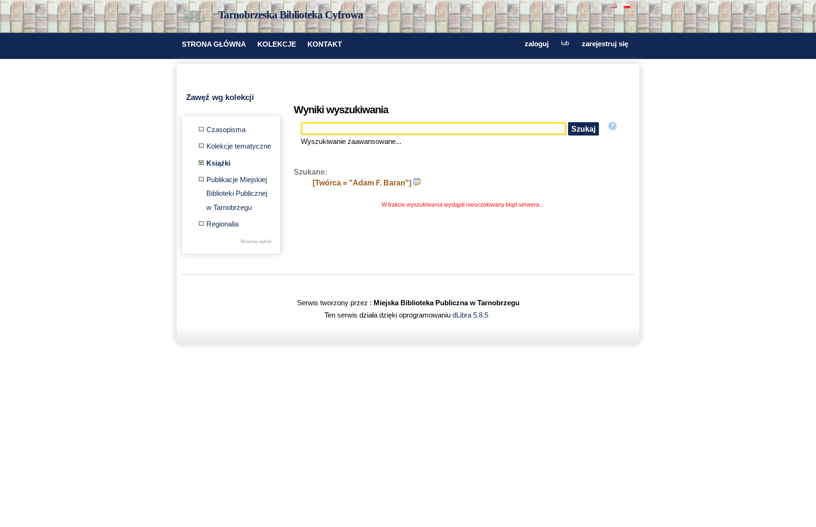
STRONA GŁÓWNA (214, 44)
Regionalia (222, 224)
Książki (218, 163)
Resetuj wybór (256, 241)
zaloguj (537, 44)
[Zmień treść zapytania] (417, 182)
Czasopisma (226, 130)
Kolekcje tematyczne (238, 146)
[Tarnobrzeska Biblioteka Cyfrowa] (195, 17)
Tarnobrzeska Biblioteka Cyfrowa (290, 15)
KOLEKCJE (276, 44)
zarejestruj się (605, 44)
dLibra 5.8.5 (471, 315)
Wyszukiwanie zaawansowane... (351, 141)
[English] (615, 5)
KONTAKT (324, 44)
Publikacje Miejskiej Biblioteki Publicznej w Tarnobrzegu (236, 193)
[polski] (628, 5)
